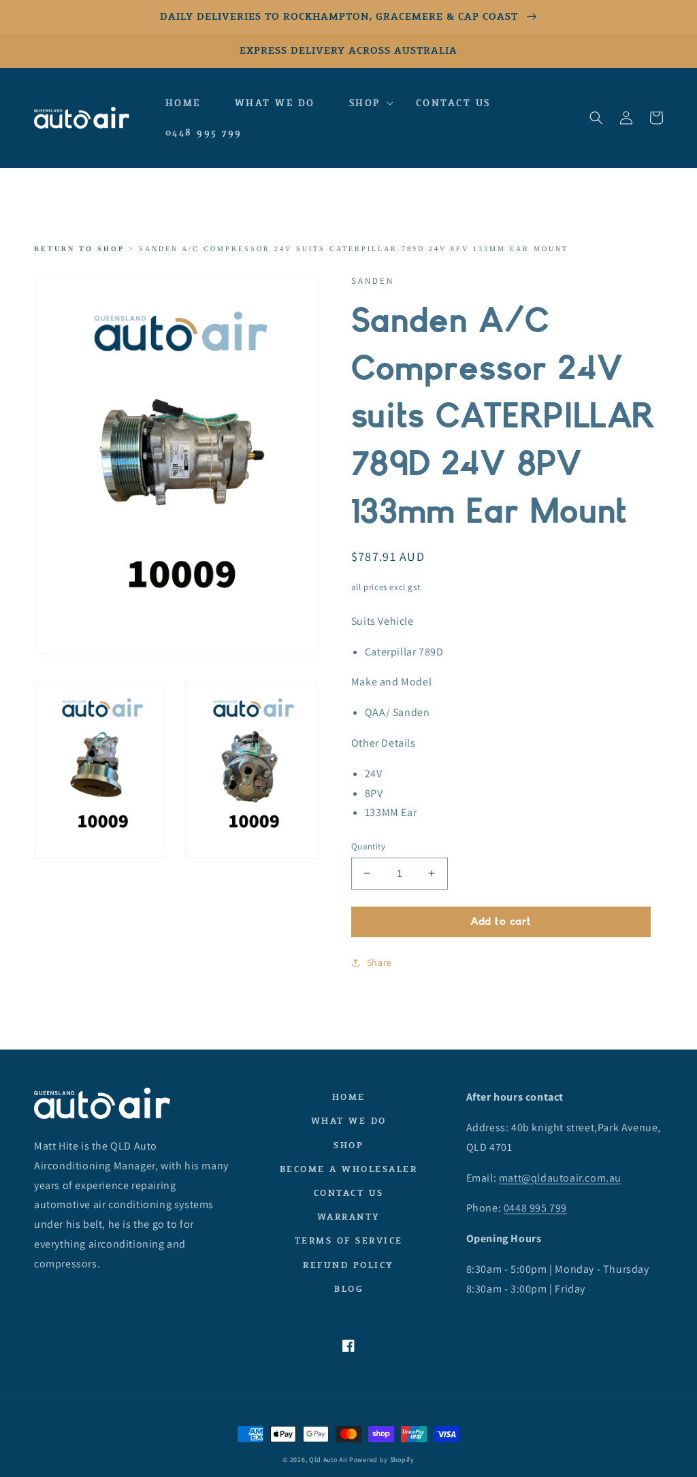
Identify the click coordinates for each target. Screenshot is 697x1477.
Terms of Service (349, 1240)
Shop (348, 1145)
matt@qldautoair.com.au (560, 1178)
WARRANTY (348, 1216)
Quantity (368, 846)
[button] (365, 103)
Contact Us (349, 1193)
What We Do (349, 1120)
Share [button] (379, 962)
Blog (348, 1289)
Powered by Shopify (382, 1459)
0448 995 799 (535, 1208)
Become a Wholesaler (349, 1169)
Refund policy (348, 1265)
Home (349, 1097)
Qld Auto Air (328, 1459)
